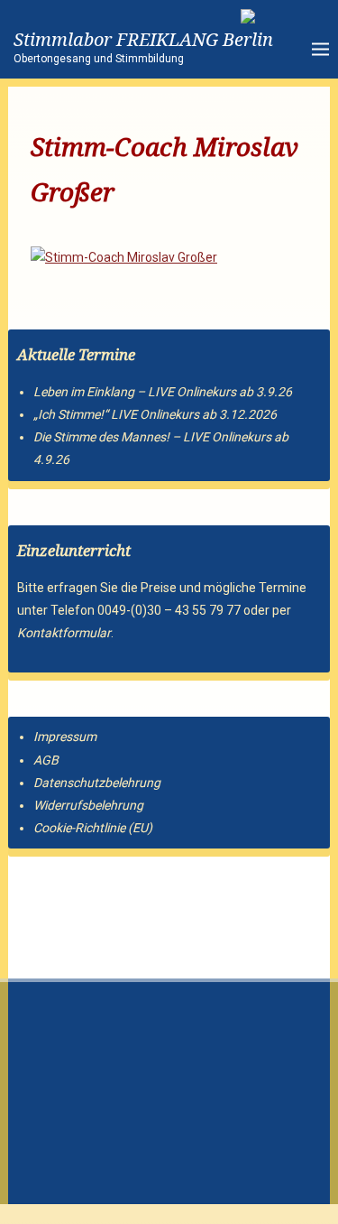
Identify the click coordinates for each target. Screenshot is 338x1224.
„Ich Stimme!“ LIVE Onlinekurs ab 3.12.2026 (155, 414)
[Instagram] (35, 903)
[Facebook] (100, 903)
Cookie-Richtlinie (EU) (92, 828)
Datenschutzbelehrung (96, 782)
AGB (46, 760)
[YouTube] (67, 903)
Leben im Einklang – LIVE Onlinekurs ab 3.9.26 (162, 392)
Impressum (64, 736)
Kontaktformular (64, 633)
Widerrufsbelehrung (88, 805)
